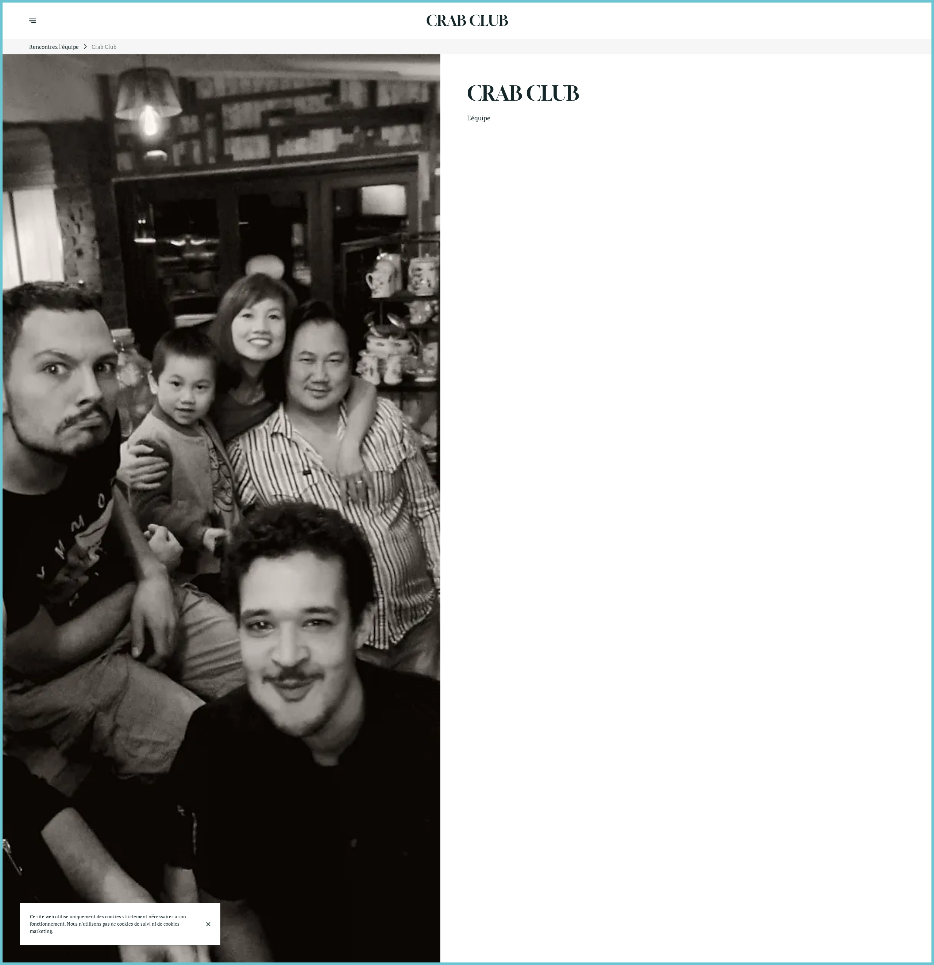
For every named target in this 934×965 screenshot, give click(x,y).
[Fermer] (208, 924)
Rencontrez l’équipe (54, 46)
